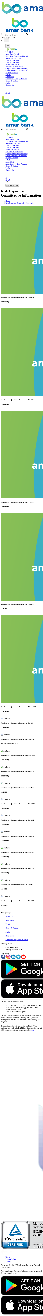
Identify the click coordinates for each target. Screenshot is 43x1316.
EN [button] (7, 178)
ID (6, 93)
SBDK (8, 75)
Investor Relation (12, 73)
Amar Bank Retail (12, 54)
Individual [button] (9, 52)
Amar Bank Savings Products (16, 79)
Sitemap (8, 1261)
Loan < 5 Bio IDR (12, 60)
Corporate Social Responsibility (17, 68)
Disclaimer (9, 1257)
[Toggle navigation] (6, 40)
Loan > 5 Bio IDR (12, 62)
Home (8, 201)
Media (8, 83)
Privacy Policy (11, 1259)
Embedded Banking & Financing (17, 56)
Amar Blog (10, 77)
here (32, 1030)
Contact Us (10, 85)
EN (9, 93)
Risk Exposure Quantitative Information (20, 203)
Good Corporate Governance (16, 71)
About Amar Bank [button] (12, 64)
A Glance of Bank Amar (14, 66)
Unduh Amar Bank (12, 185)
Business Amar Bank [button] (13, 58)
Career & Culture (12, 81)
